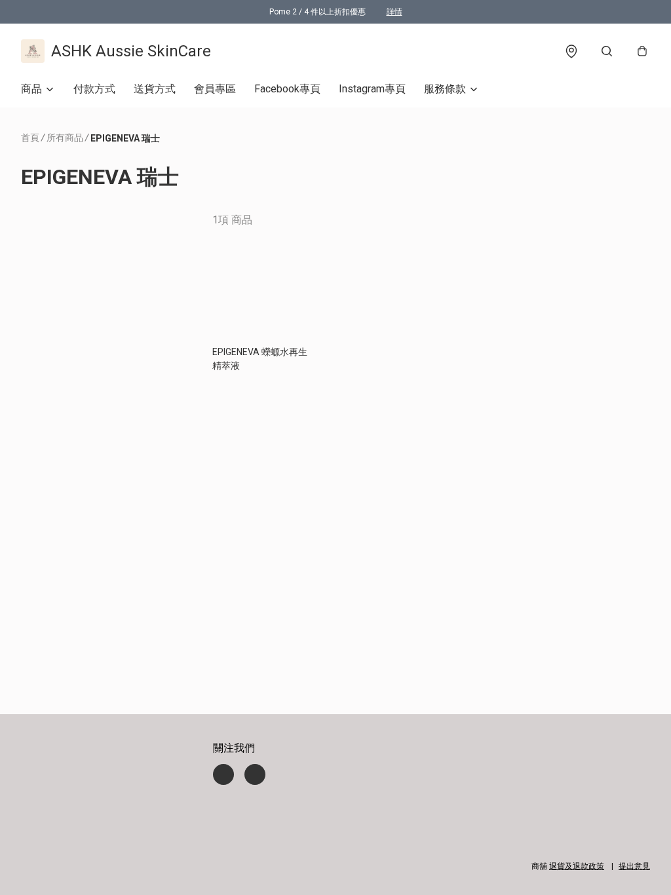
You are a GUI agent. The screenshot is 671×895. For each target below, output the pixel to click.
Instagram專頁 (372, 89)
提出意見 (634, 866)
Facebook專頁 (287, 89)
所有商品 (65, 137)
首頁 (30, 137)
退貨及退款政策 (576, 866)
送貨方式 (155, 89)
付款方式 (94, 89)
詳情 (394, 11)
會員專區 (215, 89)
